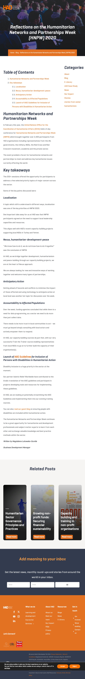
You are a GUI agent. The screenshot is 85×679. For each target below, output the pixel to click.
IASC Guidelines (22, 357)
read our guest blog (22, 409)
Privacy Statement (56, 654)
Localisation (21, 87)
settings (7, 668)
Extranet (59, 672)
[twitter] (18, 612)
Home (12, 53)
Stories (67, 98)
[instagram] (18, 616)
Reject (75, 666)
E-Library (68, 82)
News (66, 90)
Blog (17, 53)
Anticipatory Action (24, 95)
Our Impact (69, 94)
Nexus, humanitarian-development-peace (33, 91)
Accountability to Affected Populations (32, 99)
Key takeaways (16, 83)
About (66, 74)
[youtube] (14, 616)
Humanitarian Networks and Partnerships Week (29, 79)
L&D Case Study (70, 86)
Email (63, 672)
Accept (62, 666)
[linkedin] (14, 621)
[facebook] (14, 612)
